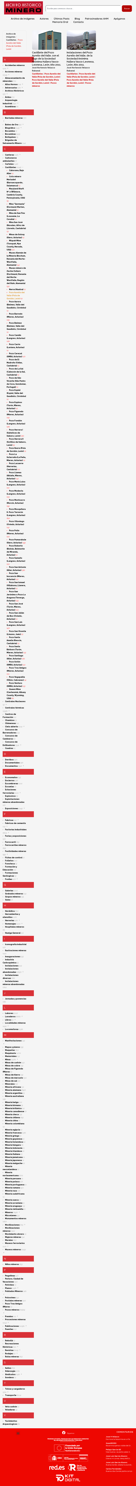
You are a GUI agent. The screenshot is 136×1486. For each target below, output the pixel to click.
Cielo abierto (11, 727)
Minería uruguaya (13, 1206)
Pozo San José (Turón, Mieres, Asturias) (15, 607)
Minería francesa (13, 1133)
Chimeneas (10, 723)
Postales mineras (13, 1301)
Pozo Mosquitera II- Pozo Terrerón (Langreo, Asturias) (16, 512)
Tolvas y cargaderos (15, 1389)
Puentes (9, 1329)
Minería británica (13, 1108)
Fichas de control (13, 858)
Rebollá (9, 1341)
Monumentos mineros (15, 1218)
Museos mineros (13, 1249)
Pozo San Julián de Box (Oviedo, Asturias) (15, 616)
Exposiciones (11, 808)
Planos (8, 1288)
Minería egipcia (12, 1130)
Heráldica (10, 911)
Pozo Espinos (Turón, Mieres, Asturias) (14, 405)
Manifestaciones (13, 1041)
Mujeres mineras (13, 1237)
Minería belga (11, 1102)
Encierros (9, 780)
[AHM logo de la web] (23, 8)
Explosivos (10, 796)
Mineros (9, 1212)
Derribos (9, 760)
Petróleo (9, 1285)
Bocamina (10, 131)
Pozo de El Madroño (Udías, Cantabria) (15, 363)
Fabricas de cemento (15, 823)
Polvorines (10, 1298)
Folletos (9, 861)
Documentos (11, 766)
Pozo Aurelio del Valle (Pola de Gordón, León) (16, 295)
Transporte (10, 1395)
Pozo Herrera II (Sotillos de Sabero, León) (16, 442)
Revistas (9, 1350)
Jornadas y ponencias (15, 999)
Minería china (11, 1121)
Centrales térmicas (14, 708)
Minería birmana (13, 1105)
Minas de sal (11, 1081)
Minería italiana (12, 1154)
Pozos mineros (12, 1310)
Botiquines (10, 137)
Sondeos (9, 1377)
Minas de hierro (12, 1075)
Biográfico (10, 128)
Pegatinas (10, 1276)
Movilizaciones (12, 1225)
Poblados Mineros (14, 1291)
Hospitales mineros (14, 927)
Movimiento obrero (14, 1234)
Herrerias (9, 920)
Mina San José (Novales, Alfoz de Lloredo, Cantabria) (16, 225)
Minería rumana (12, 1188)
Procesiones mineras (15, 1319)
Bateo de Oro (11, 125)
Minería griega (12, 1136)
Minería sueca (12, 1200)
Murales (9, 1240)
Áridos (8, 97)
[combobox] (83, 8)
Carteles (9, 164)
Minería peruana (13, 1178)
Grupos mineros (13, 897)
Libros (8, 1020)
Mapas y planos (12, 1047)
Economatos (11, 777)
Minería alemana (13, 1090)
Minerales (10, 1084)
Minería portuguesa (14, 1185)
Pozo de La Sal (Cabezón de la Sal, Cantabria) (16, 372)
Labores (9, 1013)
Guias (7, 900)
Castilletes (11, 40)
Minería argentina (13, 1093)
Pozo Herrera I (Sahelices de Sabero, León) (15, 433)
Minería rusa (11, 1191)
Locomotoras (11, 1029)
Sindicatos (10, 1374)
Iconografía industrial (15, 944)
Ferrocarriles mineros (15, 845)
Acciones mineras (13, 72)
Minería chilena (12, 1117)
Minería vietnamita (14, 1209)
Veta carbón (11, 1407)
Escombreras (11, 783)
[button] (18, 1433)
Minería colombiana (14, 1124)
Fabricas (9, 820)
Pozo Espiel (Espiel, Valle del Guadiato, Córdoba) (16, 393)
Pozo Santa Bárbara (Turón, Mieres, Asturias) (15, 649)
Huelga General (12, 933)
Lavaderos (10, 1016)
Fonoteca (10, 864)
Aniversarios (11, 88)
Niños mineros (12, 1264)
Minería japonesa (13, 1160)
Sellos (8, 1368)
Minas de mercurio (14, 1078)
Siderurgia (10, 1371)
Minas (8, 1059)
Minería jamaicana (14, 1157)
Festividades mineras (15, 851)
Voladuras (10, 1410)
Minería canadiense (14, 1111)
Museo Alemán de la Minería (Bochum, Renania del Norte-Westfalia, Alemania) (16, 259)
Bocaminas (10, 134)
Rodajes (9, 1354)
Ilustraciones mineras (15, 950)
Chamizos (9, 720)
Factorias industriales (16, 830)
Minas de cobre (12, 1066)
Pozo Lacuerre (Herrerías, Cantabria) (15, 466)
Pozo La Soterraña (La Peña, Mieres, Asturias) (16, 457)
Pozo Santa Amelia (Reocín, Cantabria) (14, 640)
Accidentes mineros (15, 65)
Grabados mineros (14, 894)
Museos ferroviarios (15, 1243)
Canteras (9, 155)
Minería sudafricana (14, 1194)
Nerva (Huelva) (16, 289)
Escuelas (9, 787)
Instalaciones (11, 966)
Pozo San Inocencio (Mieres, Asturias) (16, 576)
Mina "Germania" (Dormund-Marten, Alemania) (16, 207)
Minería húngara (13, 1145)
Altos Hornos (11, 84)
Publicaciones (12, 1326)
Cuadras (9, 748)
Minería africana (13, 1087)
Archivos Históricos (14, 91)
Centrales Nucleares (15, 701)
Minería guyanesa (13, 1139)
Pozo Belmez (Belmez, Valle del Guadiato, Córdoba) (16, 326)
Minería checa (12, 1114)
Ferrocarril (10, 842)
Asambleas (10, 106)
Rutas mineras (12, 1357)
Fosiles (8, 879)
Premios (9, 1316)
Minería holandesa (14, 1142)
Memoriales (11, 1056)
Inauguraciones (12, 957)
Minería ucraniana (13, 1203)
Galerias (9, 891)
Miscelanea (10, 1215)
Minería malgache (13, 1163)
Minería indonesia (13, 1148)
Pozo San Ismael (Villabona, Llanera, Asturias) (16, 585)
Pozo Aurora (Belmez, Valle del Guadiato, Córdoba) (16, 305)
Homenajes (10, 924)
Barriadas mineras (14, 118)
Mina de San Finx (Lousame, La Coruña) (16, 216)
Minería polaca (12, 1182)
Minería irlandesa (13, 1151)
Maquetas (10, 1050)
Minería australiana (14, 1096)
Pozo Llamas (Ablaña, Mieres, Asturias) (14, 475)
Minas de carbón (13, 1063)
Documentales (12, 763)
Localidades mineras (15, 1023)
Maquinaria (10, 1053)
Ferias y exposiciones (15, 836)
